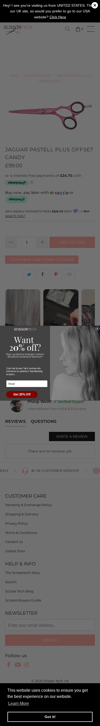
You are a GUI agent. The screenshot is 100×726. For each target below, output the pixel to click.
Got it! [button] (50, 717)
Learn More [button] (18, 703)
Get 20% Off (21, 394)
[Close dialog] (97, 328)
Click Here (57, 17)
